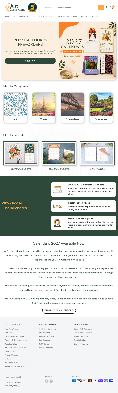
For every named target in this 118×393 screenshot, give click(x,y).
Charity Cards (63, 16)
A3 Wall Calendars (81, 336)
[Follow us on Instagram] (51, 381)
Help (83, 16)
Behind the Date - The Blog (15, 366)
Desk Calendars (80, 340)
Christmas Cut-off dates (14, 336)
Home (7, 16)
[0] (111, 7)
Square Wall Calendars (83, 329)
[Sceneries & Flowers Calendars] (101, 104)
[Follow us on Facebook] (46, 381)
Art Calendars (44, 332)
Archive (8, 359)
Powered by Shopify (12, 386)
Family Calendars (46, 347)
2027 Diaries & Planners (42, 16)
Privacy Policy (10, 351)
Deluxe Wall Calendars (83, 332)
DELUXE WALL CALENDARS (59, 169)
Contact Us (9, 332)
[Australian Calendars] (72, 104)
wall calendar (49, 285)
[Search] (101, 7)
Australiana (72, 119)
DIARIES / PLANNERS (97, 169)
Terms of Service (11, 355)
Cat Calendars (44, 344)
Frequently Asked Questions (16, 340)
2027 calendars (61, 289)
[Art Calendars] (15, 104)
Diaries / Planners (81, 344)
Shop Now (30, 61)
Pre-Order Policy (11, 362)
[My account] (107, 7)
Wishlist (94, 16)
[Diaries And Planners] (97, 153)
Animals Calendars (46, 336)
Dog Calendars (45, 340)
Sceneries (101, 119)
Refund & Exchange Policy (15, 347)
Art (15, 119)
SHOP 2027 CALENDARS (59, 310)
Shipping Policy (11, 344)
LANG (101, 272)
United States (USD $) (13, 377)
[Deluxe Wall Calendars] (59, 153)
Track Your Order (11, 329)
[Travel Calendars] (43, 104)
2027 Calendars (19, 16)
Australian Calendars (47, 329)
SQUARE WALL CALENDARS (21, 169)
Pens (75, 16)
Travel (43, 119)
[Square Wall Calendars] (20, 153)
